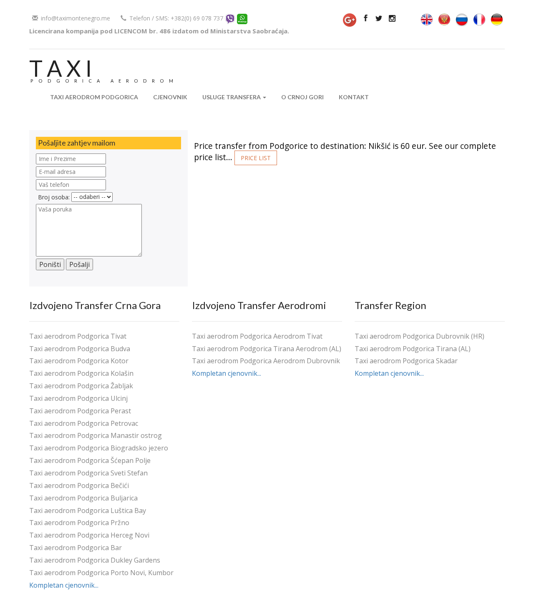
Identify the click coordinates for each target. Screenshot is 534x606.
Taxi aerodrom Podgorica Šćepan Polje (90, 460)
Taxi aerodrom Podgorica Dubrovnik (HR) (419, 336)
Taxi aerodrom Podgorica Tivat (77, 336)
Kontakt (354, 97)
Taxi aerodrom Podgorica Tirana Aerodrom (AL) (266, 348)
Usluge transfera (232, 97)
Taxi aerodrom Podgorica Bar (75, 547)
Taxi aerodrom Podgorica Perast (80, 410)
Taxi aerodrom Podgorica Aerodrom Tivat (257, 336)
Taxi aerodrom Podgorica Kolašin (81, 373)
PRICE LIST (256, 158)
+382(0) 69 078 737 (197, 18)
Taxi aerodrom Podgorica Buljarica (83, 498)
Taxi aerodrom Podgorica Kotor (78, 360)
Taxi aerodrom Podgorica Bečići (79, 485)
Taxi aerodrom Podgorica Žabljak (81, 385)
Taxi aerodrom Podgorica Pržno (79, 522)
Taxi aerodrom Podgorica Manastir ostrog (95, 435)
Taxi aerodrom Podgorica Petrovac (83, 423)
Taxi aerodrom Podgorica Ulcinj (78, 398)
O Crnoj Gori (302, 97)
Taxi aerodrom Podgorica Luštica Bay (87, 510)
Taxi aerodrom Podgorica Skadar (406, 360)
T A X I (60, 68)
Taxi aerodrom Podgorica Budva (79, 348)
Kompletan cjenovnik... (63, 585)
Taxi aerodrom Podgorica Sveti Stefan (88, 473)
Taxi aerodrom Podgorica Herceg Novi (89, 535)
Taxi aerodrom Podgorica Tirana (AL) (413, 348)
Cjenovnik (170, 97)
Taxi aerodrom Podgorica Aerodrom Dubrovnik (266, 360)
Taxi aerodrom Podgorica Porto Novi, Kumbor (101, 572)
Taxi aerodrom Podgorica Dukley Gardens (94, 560)
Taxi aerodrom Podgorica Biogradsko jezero (98, 448)
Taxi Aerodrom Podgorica (94, 97)
